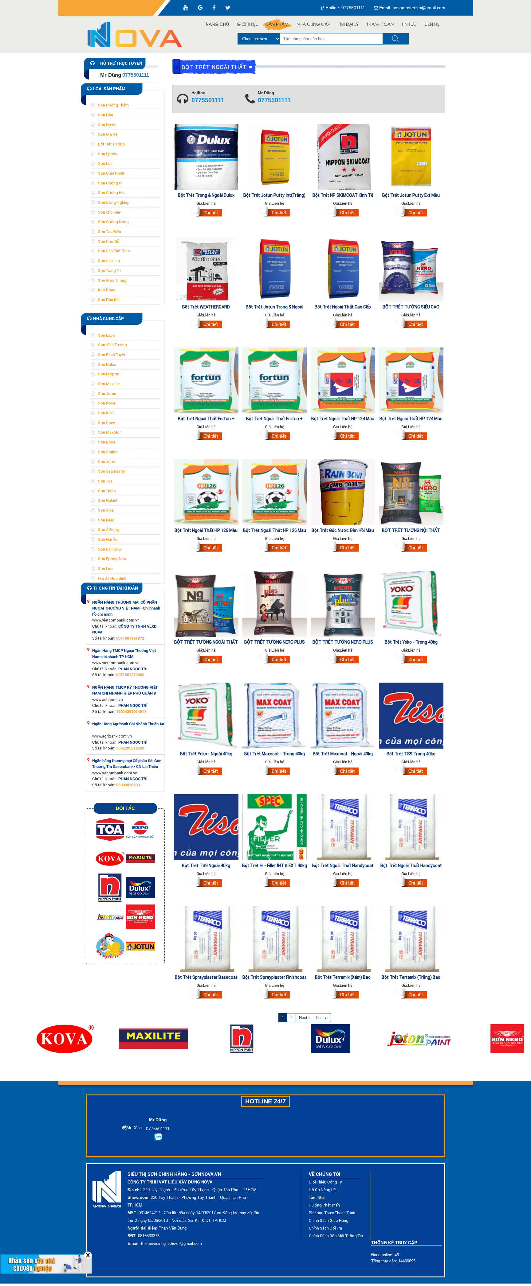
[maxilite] (140, 858)
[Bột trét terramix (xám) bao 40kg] (343, 994)
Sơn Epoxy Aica (112, 558)
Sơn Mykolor (109, 432)
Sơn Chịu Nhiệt (111, 173)
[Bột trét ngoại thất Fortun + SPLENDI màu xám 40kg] (274, 436)
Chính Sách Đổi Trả (325, 1228)
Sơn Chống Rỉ (110, 183)
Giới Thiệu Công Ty (325, 1182)
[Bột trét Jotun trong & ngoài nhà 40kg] (274, 324)
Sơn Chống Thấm (113, 105)
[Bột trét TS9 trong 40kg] (411, 771)
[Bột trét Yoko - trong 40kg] (411, 659)
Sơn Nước (107, 124)
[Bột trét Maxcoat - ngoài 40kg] (343, 771)
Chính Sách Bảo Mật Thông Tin (336, 1236)
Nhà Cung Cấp (313, 25)
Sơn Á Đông (108, 529)
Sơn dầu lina (109, 260)
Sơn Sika (106, 510)
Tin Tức (409, 25)
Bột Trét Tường (111, 144)
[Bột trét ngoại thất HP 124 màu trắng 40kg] (411, 436)
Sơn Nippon (108, 374)
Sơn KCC (106, 413)
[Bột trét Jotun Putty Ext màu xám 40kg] (411, 212)
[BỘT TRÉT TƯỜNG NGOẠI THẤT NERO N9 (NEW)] (206, 659)
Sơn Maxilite (109, 384)
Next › (304, 1017)
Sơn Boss (106, 442)
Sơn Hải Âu (107, 539)
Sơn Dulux (107, 364)
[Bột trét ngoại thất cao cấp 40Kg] (343, 324)
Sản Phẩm (277, 25)
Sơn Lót (105, 163)
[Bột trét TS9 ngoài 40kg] (206, 883)
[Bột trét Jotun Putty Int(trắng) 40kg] (274, 212)
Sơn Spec (106, 422)
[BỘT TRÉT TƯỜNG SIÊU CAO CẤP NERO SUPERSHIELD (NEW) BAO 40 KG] (411, 324)
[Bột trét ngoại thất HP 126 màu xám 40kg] (206, 547)
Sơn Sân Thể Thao (114, 251)
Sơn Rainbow (110, 549)
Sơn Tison (107, 491)
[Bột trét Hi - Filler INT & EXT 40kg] (274, 883)
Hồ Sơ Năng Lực (324, 1189)
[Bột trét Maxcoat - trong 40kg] (274, 771)
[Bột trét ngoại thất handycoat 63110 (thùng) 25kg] (343, 883)
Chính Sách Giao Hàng (328, 1220)
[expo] (140, 829)
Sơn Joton (107, 461)
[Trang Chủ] (138, 34)
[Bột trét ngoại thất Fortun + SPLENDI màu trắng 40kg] (206, 436)
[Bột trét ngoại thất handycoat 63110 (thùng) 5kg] (411, 883)
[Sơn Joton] (111, 916)
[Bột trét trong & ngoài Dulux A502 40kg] (206, 212)
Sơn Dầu (105, 115)
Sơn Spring (108, 452)
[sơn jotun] (140, 945)
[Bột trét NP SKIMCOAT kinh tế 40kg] (343, 212)
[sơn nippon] (111, 887)
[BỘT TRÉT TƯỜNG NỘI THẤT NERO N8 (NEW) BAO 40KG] (411, 547)
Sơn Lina (105, 568)
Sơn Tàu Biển (109, 231)
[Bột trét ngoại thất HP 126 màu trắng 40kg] (274, 547)
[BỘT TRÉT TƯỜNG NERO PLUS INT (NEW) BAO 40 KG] (274, 659)
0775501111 (207, 100)
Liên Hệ (432, 25)
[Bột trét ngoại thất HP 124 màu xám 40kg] (343, 436)
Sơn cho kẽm (109, 212)
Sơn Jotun (107, 393)
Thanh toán (380, 25)
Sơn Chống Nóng (113, 221)
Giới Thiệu (247, 25)
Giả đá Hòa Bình (112, 578)
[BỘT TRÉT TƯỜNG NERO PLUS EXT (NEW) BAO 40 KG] (343, 659)
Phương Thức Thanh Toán (332, 1212)
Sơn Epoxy (107, 154)
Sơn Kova (106, 403)
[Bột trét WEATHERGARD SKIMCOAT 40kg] (206, 324)
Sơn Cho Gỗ (109, 241)
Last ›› (322, 1017)
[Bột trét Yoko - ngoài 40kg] (206, 771)
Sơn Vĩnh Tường (112, 345)
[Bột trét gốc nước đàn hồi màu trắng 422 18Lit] (343, 547)
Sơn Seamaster (111, 471)
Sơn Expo (106, 335)
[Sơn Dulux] (140, 887)
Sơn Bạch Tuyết (111, 354)
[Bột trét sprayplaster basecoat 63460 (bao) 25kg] (206, 994)
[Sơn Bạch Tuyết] (111, 945)
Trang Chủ (216, 25)
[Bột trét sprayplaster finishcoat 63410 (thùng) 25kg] (274, 994)
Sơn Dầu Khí (109, 299)
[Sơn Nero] (140, 916)
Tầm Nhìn (317, 1197)
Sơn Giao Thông (112, 280)
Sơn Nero (106, 520)
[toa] (111, 829)
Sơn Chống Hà (111, 192)
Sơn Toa (105, 481)
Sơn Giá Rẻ (107, 134)
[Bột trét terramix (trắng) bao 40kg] (411, 994)
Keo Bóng (107, 290)
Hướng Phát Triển (324, 1205)
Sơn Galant (107, 500)
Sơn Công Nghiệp (114, 202)
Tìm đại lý (348, 25)
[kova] (111, 858)
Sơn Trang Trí (109, 270)
